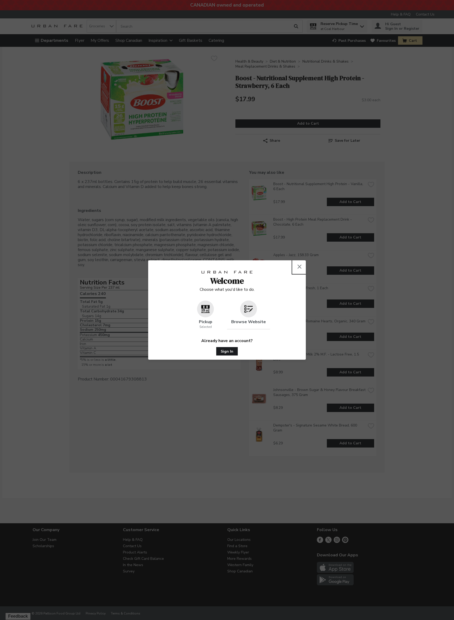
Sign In (227, 351)
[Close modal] (299, 266)
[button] (205, 315)
